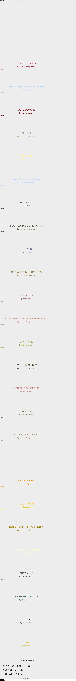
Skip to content (2, 0)
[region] (38, 31)
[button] (38, 50)
